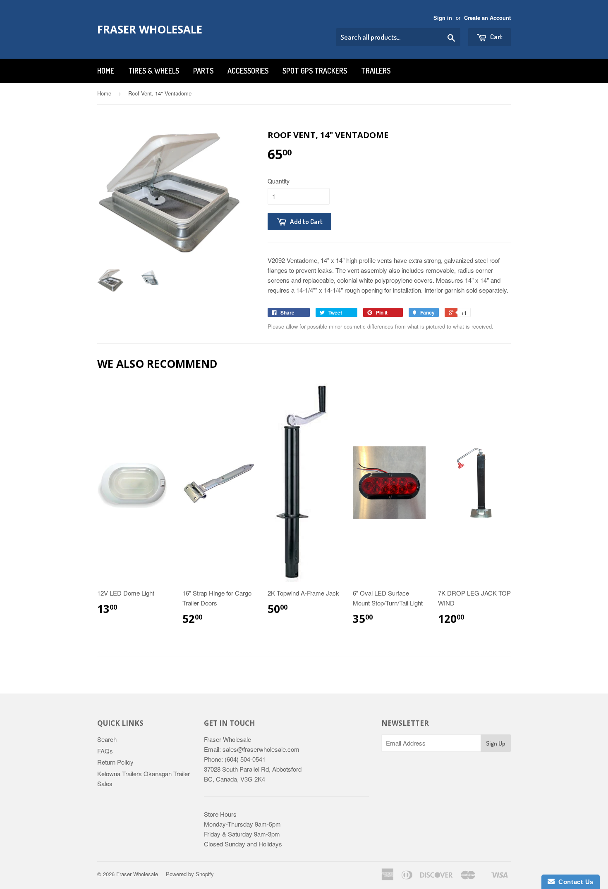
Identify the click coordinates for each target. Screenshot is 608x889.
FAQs (105, 750)
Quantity (279, 181)
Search (107, 739)
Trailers (375, 70)
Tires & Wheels (153, 70)
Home (105, 70)
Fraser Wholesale (149, 29)
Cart (496, 36)
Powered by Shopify (190, 874)
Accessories (247, 70)
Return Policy (115, 762)
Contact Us (574, 881)
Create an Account (487, 17)
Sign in (442, 17)
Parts (203, 70)
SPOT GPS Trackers (314, 70)
